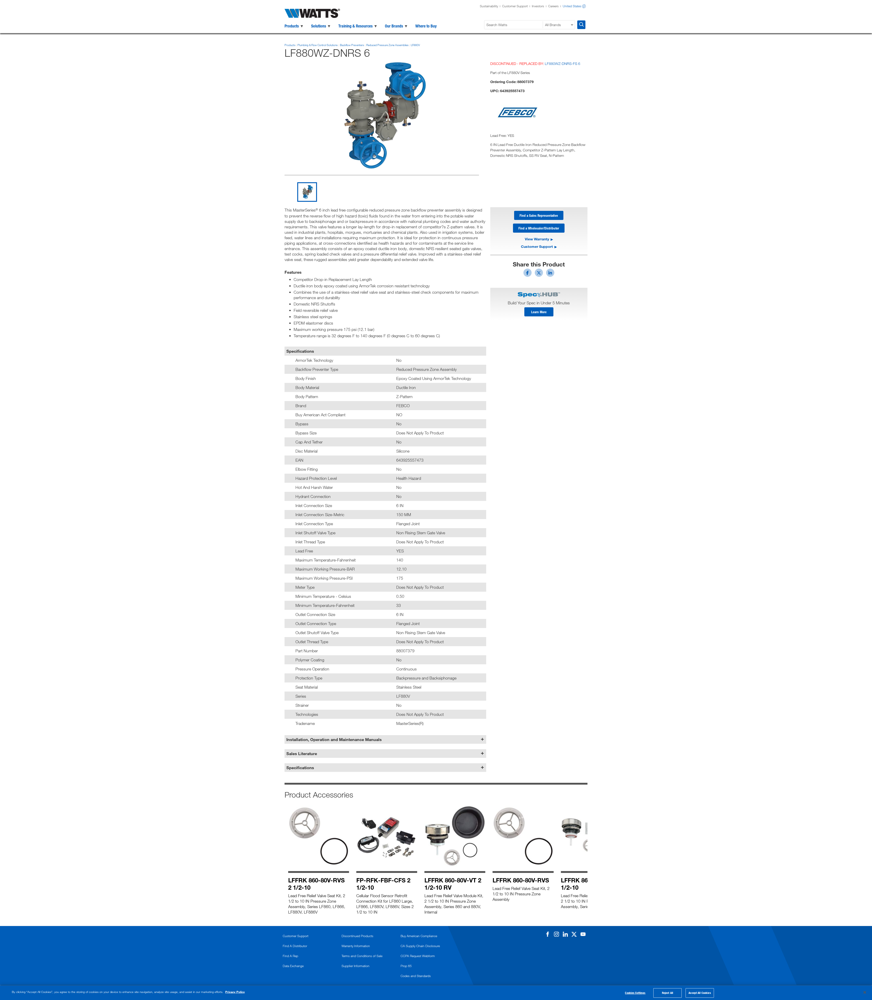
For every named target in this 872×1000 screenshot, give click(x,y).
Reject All (667, 993)
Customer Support (515, 6)
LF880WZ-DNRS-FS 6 (562, 64)
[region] (436, 992)
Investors (538, 6)
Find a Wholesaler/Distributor (538, 228)
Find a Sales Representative (539, 215)
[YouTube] (583, 934)
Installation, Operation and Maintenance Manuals (334, 739)
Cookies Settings (635, 993)
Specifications (300, 767)
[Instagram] (556, 934)
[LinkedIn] (565, 934)
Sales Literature (301, 753)
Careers (553, 6)
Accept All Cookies (700, 993)
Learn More (539, 312)
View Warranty (537, 239)
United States (572, 6)
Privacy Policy (235, 992)
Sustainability (489, 6)
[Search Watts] (581, 24)
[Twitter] (574, 934)
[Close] (865, 992)
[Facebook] (547, 934)
